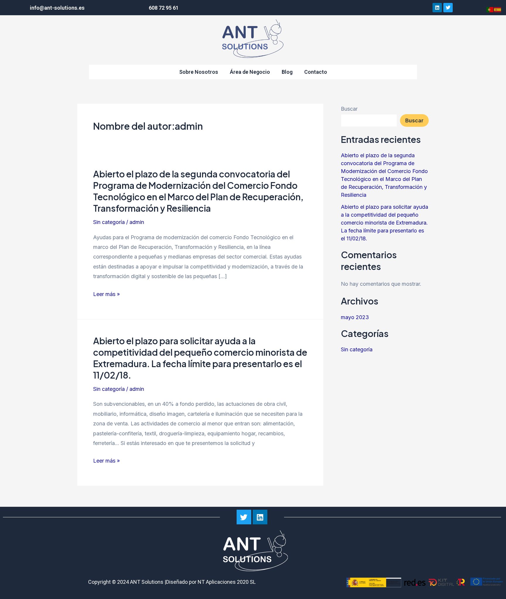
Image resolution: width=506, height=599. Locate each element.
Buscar (349, 109)
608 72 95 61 (164, 8)
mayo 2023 (355, 317)
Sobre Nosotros (198, 72)
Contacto (315, 72)
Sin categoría (109, 222)
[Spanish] (498, 9)
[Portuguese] (490, 9)
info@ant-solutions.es (57, 8)
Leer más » (106, 294)
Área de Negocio (250, 72)
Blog (287, 72)
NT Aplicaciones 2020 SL (227, 582)
